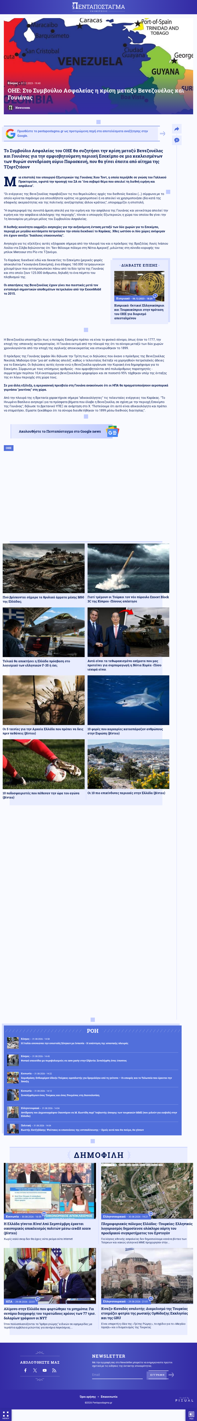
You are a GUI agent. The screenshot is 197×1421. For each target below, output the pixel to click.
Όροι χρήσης (88, 1396)
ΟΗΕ (9, 448)
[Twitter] (35, 1370)
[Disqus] (86, 864)
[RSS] (54, 1370)
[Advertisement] (86, 500)
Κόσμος (13, 83)
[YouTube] (45, 1370)
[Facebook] (25, 1370)
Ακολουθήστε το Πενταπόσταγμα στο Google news (60, 431)
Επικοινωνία (109, 1396)
